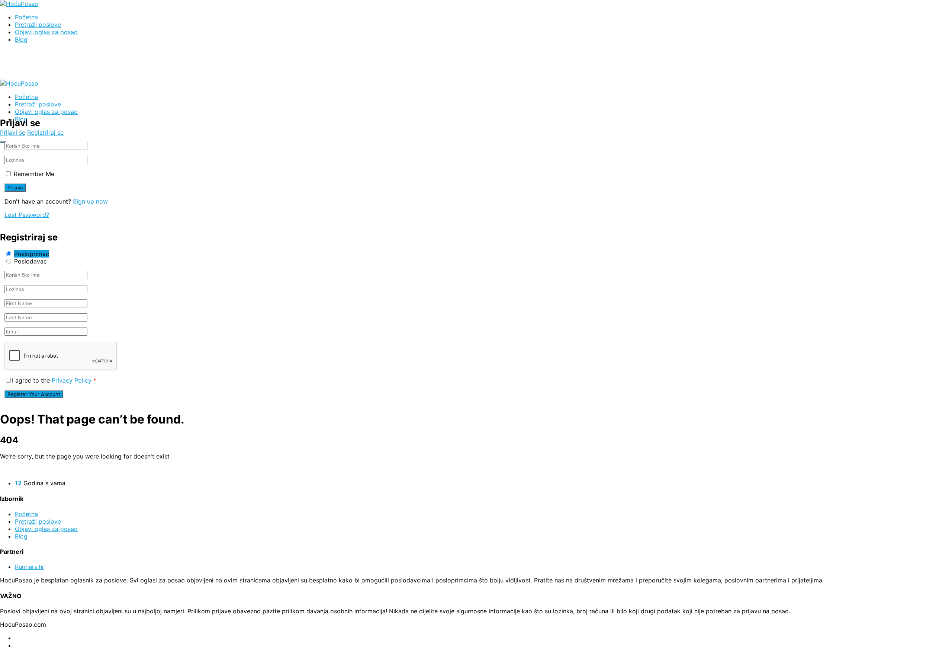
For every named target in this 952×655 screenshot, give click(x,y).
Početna (26, 17)
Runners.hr (29, 567)
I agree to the (54, 380)
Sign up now (90, 201)
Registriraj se (45, 132)
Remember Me (34, 174)
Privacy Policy (71, 380)
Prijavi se (12, 132)
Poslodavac (30, 261)
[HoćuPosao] (19, 3)
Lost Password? (26, 214)
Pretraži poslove (38, 24)
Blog (21, 39)
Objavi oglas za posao (46, 32)
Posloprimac (31, 254)
